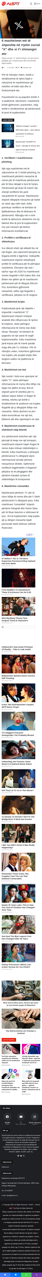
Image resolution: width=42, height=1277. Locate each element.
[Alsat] (11, 4)
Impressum (5, 1167)
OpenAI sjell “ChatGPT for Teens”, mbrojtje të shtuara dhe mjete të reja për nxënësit (28, 145)
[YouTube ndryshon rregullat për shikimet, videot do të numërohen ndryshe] (11, 1049)
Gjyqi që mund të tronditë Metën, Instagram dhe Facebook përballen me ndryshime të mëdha (11, 1085)
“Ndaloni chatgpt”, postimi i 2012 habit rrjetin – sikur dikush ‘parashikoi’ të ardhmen (28, 130)
